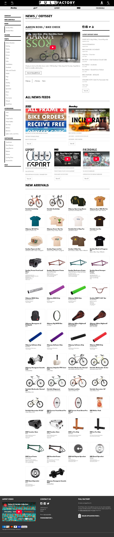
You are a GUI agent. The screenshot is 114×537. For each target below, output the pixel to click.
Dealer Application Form (85, 510)
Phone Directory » (46, 518)
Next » (44, 81)
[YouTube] (93, 27)
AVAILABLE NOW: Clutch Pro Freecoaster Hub (95, 80)
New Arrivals (37, 185)
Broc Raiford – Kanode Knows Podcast (93, 70)
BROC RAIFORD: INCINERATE (91, 49)
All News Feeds (37, 97)
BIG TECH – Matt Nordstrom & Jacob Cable (94, 60)
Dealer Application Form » (91, 516)
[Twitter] (90, 27)
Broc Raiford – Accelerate (89, 65)
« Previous (37, 81)
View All (86, 91)
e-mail (93, 510)
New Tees (85, 85)
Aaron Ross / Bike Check (42, 27)
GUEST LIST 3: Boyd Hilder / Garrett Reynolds (95, 39)
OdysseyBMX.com (35, 18)
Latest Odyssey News (90, 34)
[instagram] (83, 27)
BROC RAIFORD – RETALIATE (90, 75)
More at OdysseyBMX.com (33, 73)
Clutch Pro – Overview (88, 54)
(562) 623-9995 (47, 514)
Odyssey (45, 16)
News (30, 16)
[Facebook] (87, 27)
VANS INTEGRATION (88, 44)
